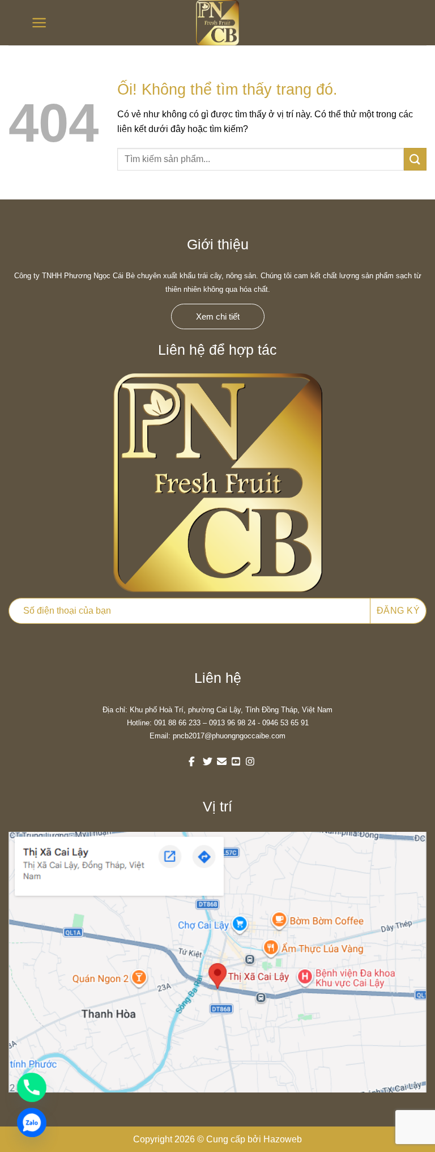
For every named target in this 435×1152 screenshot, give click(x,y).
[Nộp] (415, 159)
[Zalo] (31, 1122)
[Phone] (31, 1087)
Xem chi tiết (218, 316)
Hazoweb (282, 1139)
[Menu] (35, 22)
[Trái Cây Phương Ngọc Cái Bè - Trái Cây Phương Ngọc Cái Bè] (217, 22)
